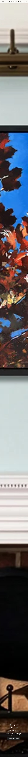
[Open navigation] (3, 1)
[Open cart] (25, 1)
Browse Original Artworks (14, 738)
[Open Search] (21, 1)
